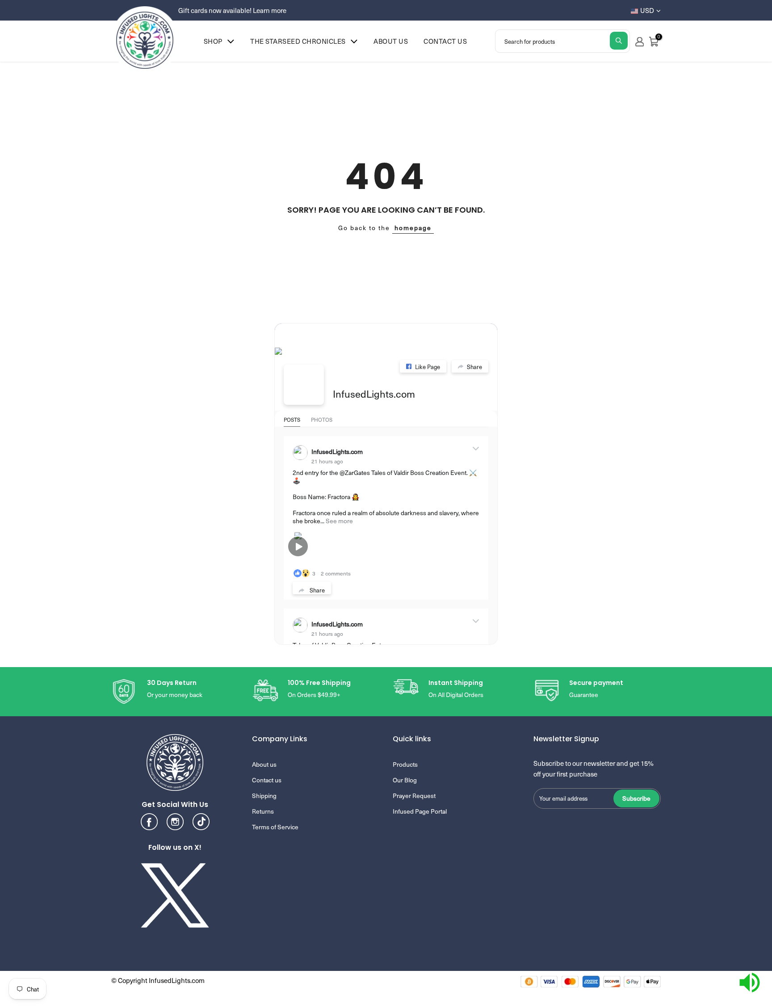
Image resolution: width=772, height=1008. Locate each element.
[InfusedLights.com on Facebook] (304, 385)
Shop (213, 41)
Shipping (264, 795)
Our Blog (405, 780)
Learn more (269, 10)
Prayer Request (414, 795)
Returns (263, 811)
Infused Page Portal (420, 811)
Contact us (445, 41)
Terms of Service (275, 827)
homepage (413, 227)
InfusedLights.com (374, 393)
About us (390, 41)
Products (405, 764)
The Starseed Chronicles (298, 41)
